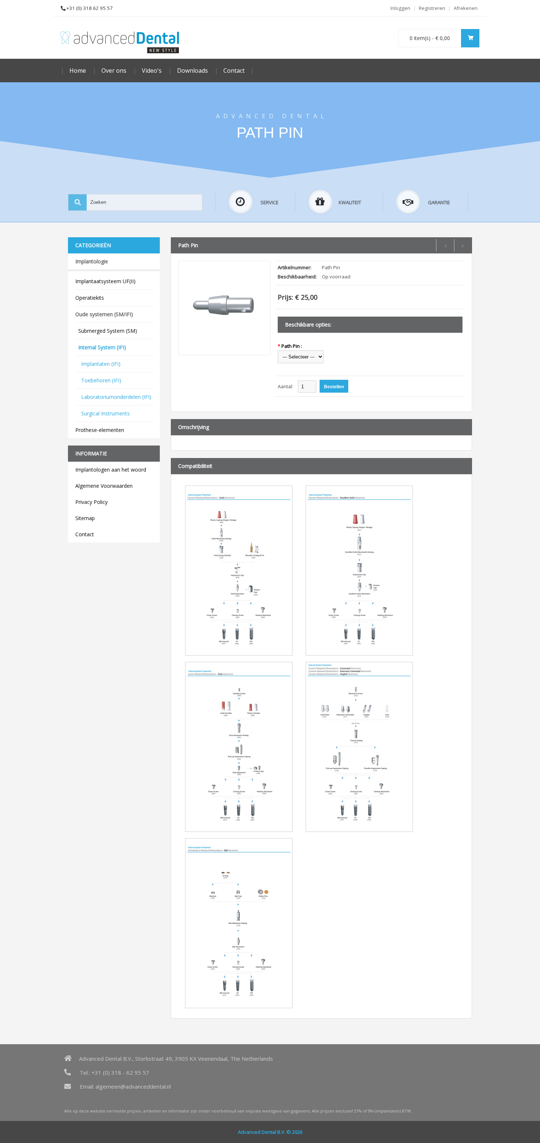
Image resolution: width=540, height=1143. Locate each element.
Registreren (432, 8)
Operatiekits (89, 297)
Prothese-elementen (99, 429)
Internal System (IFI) (100, 347)
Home (77, 70)
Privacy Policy (91, 501)
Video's (152, 70)
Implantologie (91, 261)
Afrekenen (466, 8)
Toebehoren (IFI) (98, 380)
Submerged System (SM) (106, 330)
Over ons (113, 70)
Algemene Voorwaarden (104, 485)
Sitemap (85, 518)
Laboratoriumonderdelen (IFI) (113, 396)
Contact (234, 70)
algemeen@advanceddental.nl (133, 1086)
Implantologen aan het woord (110, 469)
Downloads (192, 70)
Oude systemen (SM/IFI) (104, 314)
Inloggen (400, 8)
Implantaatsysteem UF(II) (105, 281)
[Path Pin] (224, 346)
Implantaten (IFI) (97, 363)
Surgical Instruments (102, 413)
